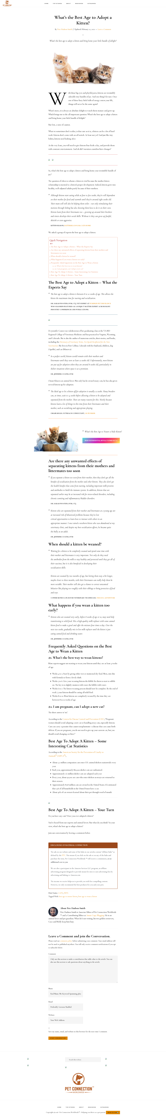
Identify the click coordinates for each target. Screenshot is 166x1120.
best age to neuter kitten (68, 896)
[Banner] (49, 320)
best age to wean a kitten (87, 896)
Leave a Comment (104, 29)
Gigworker (90, 413)
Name (50, 988)
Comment (52, 954)
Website (51, 1015)
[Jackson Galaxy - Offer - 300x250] (44, 1065)
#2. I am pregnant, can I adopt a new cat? (69, 269)
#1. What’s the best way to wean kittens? (68, 266)
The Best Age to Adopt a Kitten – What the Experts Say (72, 247)
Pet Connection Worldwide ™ (12, 3)
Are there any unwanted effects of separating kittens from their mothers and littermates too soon (79, 251)
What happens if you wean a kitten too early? (68, 259)
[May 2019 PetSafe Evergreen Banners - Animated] (49, 803)
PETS (66, 893)
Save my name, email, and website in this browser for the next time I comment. (77, 1031)
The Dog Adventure (105, 598)
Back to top (112, 1112)
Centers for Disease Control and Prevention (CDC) (83, 719)
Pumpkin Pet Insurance (100, 303)
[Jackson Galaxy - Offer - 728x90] (53, 160)
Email (50, 1002)
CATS (60, 893)
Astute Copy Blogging (95, 915)
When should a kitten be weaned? (63, 256)
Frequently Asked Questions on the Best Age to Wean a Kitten (74, 263)
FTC (63, 855)
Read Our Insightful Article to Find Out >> (101, 440)
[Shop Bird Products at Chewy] (106, 1059)
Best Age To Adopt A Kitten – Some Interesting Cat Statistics (74, 272)
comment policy (66, 941)
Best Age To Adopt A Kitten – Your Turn (66, 275)
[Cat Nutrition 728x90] (49, 160)
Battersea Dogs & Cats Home (77, 225)
